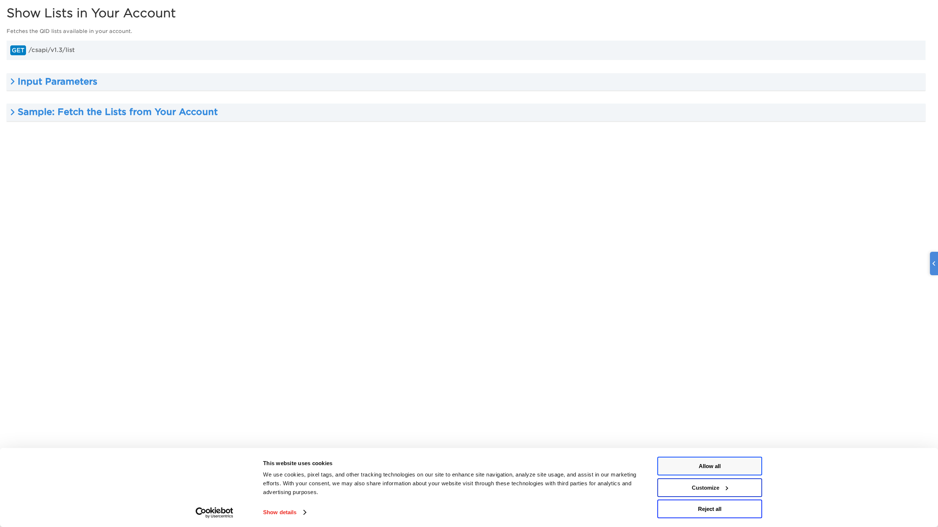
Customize (705, 488)
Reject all (709, 509)
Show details (279, 512)
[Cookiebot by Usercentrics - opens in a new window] (214, 512)
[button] (466, 81)
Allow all (710, 466)
